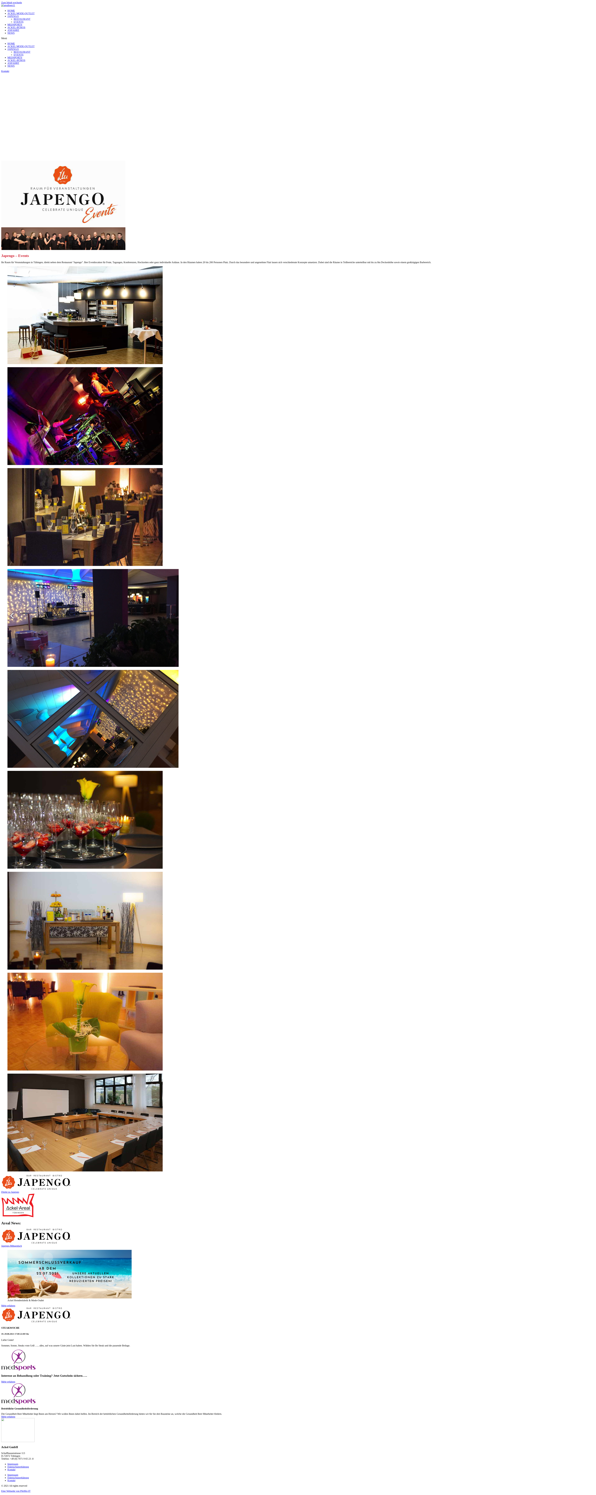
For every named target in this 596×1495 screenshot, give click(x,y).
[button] (298, 38)
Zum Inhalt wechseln (11, 2)
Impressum (12, 1464)
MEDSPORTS (14, 24)
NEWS (11, 33)
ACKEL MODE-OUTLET (21, 13)
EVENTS (18, 21)
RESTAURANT (22, 19)
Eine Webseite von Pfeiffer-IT (16, 1491)
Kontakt (11, 1469)
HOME (11, 10)
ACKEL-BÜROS (16, 27)
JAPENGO (13, 16)
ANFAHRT (13, 30)
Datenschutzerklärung (18, 1467)
